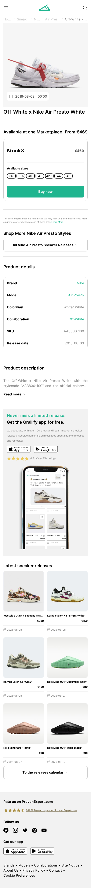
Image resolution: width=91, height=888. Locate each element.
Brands (8, 865)
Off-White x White (76, 19)
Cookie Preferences (19, 875)
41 (39, 176)
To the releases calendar (42, 772)
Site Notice (70, 865)
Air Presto (53, 19)
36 (11, 176)
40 (30, 176)
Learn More (57, 222)
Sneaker (23, 19)
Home (8, 19)
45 (68, 176)
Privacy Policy (33, 870)
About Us (10, 870)
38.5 (21, 176)
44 (59, 176)
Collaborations (46, 865)
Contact (55, 870)
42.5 (49, 176)
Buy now (45, 191)
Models (24, 865)
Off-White (76, 319)
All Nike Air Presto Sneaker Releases (43, 245)
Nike (37, 19)
